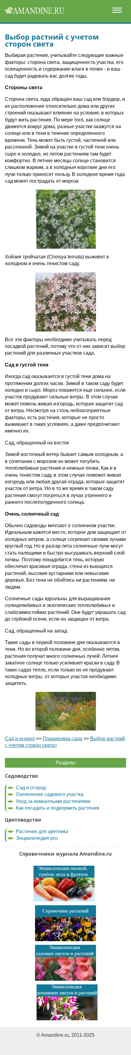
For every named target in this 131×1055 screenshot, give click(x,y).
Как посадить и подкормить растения (57, 808)
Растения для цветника (42, 831)
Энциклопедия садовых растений (65, 963)
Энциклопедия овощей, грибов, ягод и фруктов (63, 883)
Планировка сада (62, 738)
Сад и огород (20, 738)
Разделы (65, 762)
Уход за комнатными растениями (53, 801)
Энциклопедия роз (37, 838)
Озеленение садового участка (49, 794)
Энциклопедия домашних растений (67, 1002)
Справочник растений (65, 923)
